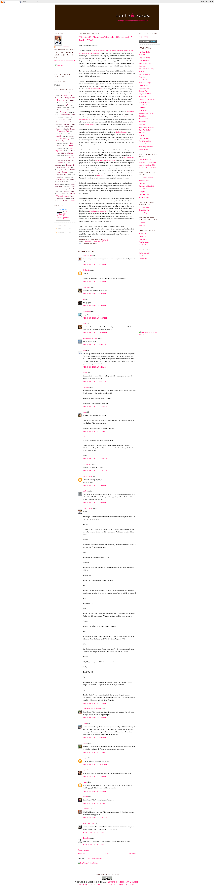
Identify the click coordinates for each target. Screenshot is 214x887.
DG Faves (69, 119)
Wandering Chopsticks (90, 338)
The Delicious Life (145, 141)
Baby (72, 95)
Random (72, 170)
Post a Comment (83, 850)
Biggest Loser (70, 97)
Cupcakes (67, 117)
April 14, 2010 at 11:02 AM (95, 406)
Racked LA (142, 234)
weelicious (142, 225)
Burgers (70, 103)
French (72, 129)
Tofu (61, 191)
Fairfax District (69, 126)
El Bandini (86, 270)
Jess (84, 350)
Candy (71, 105)
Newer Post (81, 854)
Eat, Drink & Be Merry (146, 69)
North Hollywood (61, 160)
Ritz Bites (142, 133)
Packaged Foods (68, 162)
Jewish (70, 141)
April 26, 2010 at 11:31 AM (95, 818)
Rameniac (142, 124)
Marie (85, 743)
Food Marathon (144, 80)
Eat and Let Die (144, 210)
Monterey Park (69, 155)
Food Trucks (65, 129)
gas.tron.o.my (143, 85)
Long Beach (65, 148)
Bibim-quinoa (89, 124)
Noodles (71, 157)
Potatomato (142, 121)
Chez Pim (142, 183)
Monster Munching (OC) (147, 165)
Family (58, 129)
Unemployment (62, 195)
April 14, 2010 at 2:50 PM (94, 703)
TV (68, 194)
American (59, 93)
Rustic (69, 174)
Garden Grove (60, 134)
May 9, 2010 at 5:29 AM (93, 844)
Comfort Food (65, 114)
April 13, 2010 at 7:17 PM (94, 294)
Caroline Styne (66, 107)
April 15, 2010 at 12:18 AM (95, 752)
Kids (71, 143)
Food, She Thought (145, 83)
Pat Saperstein (87, 476)
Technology (64, 189)
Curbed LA (142, 236)
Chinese (63, 112)
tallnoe (85, 437)
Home (107, 854)
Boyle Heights (70, 100)
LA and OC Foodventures (147, 99)
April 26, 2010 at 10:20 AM (95, 803)
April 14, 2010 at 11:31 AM (95, 471)
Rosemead (71, 172)
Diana (85, 723)
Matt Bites (142, 108)
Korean (59, 146)
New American (63, 158)
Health (58, 136)
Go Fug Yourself (144, 253)
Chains (56, 112)
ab (83, 299)
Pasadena (58, 165)
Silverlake (68, 182)
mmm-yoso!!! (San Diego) (147, 162)
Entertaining (59, 124)
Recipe (64, 172)
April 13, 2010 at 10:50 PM (95, 332)
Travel (63, 194)
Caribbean (58, 107)
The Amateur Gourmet (146, 178)
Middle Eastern (60, 155)
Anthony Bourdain (69, 93)
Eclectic (72, 122)
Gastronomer (87, 464)
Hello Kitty (65, 136)
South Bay (67, 184)
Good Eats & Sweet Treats (147, 189)
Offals (61, 162)
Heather (85, 796)
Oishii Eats (86, 287)
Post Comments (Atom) (94, 858)
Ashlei (85, 372)
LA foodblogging (144, 102)
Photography (70, 165)
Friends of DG (63, 131)
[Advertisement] (145, 295)
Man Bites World (144, 105)
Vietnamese (67, 198)
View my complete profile (65, 60)
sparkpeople (102, 211)
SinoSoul (86, 387)
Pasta (63, 165)
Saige (84, 758)
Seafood (62, 182)
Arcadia (57, 95)
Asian (66, 95)
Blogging (60, 99)
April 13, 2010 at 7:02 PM (94, 282)
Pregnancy (57, 170)
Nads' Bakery (87, 255)
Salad (73, 174)
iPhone (72, 138)
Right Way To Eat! (145, 130)
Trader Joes (57, 194)
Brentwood (59, 103)
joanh (84, 782)
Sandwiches (61, 179)
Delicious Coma (144, 60)
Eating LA (142, 71)
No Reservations (128, 157)
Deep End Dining (144, 57)
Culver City (60, 117)
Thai (70, 189)
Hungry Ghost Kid (145, 94)
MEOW (63, 153)
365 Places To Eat (144, 52)
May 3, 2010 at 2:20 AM (93, 832)
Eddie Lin (86, 809)
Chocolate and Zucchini (146, 186)
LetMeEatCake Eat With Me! (92, 709)
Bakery (57, 98)
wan (84, 412)
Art (62, 95)
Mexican (70, 153)
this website (130, 112)
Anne (84, 323)
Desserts (62, 119)
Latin (71, 145)
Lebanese (60, 148)
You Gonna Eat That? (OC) (147, 168)
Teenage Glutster (144, 138)
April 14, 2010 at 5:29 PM (94, 718)
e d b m (85, 491)
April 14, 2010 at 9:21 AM (94, 367)
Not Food (71, 160)
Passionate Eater (144, 194)
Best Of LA (142, 55)
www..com (63, 209)
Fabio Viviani (60, 126)
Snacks (62, 184)
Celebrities (70, 110)
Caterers (72, 107)
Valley (72, 196)
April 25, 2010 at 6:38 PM (94, 791)
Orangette (142, 192)
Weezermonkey (143, 149)
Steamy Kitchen (144, 197)
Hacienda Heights (69, 134)
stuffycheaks (87, 311)
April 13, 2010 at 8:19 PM (94, 306)
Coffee (57, 114)
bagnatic (85, 770)
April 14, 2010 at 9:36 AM (94, 382)
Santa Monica (70, 179)
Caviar (63, 110)
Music (57, 158)
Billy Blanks (101, 175)
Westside (65, 201)
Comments (61, 233)
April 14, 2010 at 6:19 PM (94, 737)
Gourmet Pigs (143, 91)
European (66, 124)
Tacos (73, 187)
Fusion (71, 131)
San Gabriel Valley (69, 177)
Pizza (72, 167)
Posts (59, 228)
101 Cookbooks (144, 207)
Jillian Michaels (101, 160)
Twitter (72, 193)
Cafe (66, 105)
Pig (68, 167)
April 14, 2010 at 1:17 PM (94, 485)
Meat (58, 153)
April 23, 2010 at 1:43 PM (94, 776)
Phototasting (61, 167)
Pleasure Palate (143, 119)
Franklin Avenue (144, 242)
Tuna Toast (142, 144)
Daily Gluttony (63, 47)
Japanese (65, 141)
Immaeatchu (142, 96)
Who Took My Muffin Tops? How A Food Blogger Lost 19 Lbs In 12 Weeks (105, 38)
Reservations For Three (146, 127)
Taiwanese (58, 189)
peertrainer (92, 211)
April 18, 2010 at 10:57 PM (95, 764)
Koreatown (65, 146)
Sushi (60, 186)
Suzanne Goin (67, 186)
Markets (73, 151)
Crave (73, 115)
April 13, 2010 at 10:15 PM (95, 318)
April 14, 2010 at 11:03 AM (95, 431)
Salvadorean (60, 177)
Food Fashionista (144, 74)
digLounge (142, 66)
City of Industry (71, 112)
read (115, 140)
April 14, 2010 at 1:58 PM (94, 503)
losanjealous (143, 239)
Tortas (72, 191)
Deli (71, 117)
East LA (66, 122)
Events (73, 124)
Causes (59, 110)
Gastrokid (142, 223)
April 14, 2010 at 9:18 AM (94, 345)
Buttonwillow (61, 105)
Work (72, 200)
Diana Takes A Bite (145, 63)
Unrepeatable (143, 259)
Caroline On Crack (145, 245)
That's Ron (86, 838)
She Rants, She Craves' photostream (66, 215)
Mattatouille (142, 110)
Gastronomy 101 (144, 88)
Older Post (132, 854)
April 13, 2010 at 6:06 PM (94, 264)
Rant (58, 172)
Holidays (71, 136)
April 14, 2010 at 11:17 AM (95, 459)
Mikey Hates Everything (146, 113)
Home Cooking (63, 138)
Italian (58, 140)
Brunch (65, 103)
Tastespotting (143, 213)
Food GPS (142, 77)
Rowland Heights (61, 174)
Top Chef (66, 191)
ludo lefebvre (66, 151)
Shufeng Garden (120, 132)
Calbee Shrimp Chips (96, 89)
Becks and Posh (144, 180)
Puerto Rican (64, 170)
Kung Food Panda (88, 823)
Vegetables (60, 198)
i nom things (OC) (145, 159)
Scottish (57, 182)
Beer (62, 98)
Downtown (59, 122)
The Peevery (143, 256)
